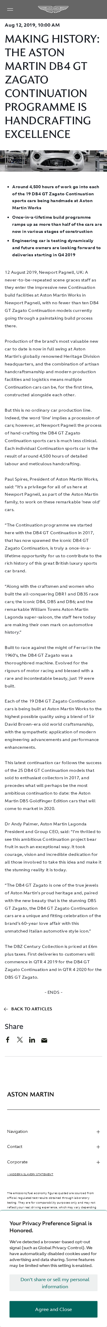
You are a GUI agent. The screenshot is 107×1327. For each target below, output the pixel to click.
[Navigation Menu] (10, 9)
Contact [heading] (14, 1146)
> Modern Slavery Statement (30, 1174)
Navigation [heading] (17, 1131)
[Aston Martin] (53, 9)
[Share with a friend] (47, 1042)
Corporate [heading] (17, 1162)
